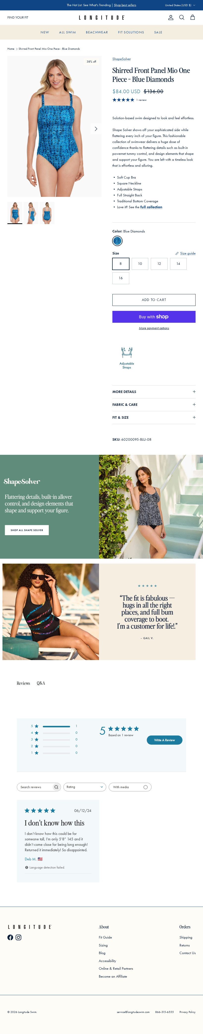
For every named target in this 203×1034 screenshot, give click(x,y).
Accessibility (107, 961)
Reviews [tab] (23, 683)
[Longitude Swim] (101, 17)
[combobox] (84, 787)
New (45, 32)
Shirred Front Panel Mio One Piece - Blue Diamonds (49, 48)
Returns (184, 945)
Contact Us (187, 953)
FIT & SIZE (120, 417)
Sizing (103, 945)
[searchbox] (34, 787)
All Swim (67, 32)
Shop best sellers (125, 5)
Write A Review (164, 740)
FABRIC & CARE (124, 404)
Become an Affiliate (113, 976)
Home (10, 48)
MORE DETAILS (124, 392)
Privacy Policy (187, 1012)
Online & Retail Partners (116, 968)
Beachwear (97, 32)
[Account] (170, 18)
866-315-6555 (164, 1012)
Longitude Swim (27, 1012)
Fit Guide (105, 937)
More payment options (154, 328)
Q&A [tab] (41, 683)
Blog (102, 953)
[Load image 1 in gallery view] (54, 126)
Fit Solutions (131, 32)
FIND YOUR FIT (17, 17)
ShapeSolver (121, 59)
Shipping (185, 937)
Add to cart (154, 300)
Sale (158, 32)
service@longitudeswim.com (133, 1012)
